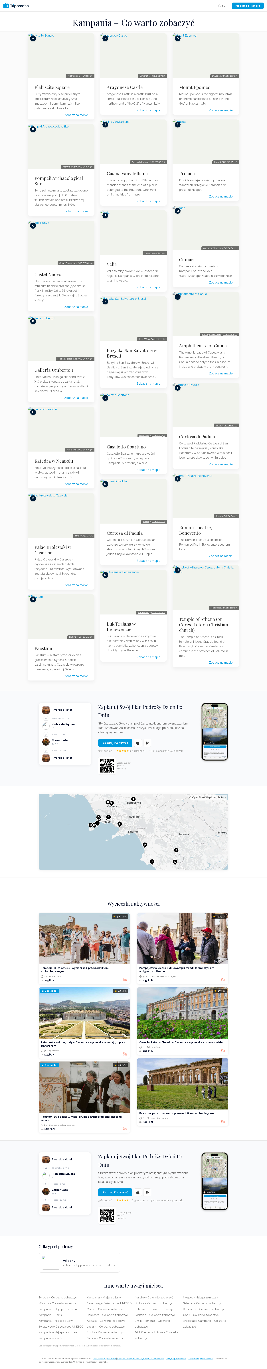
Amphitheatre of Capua (203, 345)
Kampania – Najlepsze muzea (58, 1309)
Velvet (146, 521)
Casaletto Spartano (126, 446)
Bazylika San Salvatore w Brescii (132, 353)
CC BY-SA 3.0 (86, 166)
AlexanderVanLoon (212, 248)
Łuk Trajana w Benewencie (121, 626)
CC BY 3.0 (88, 76)
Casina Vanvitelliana (127, 173)
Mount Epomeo (195, 87)
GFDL (90, 535)
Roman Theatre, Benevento (195, 530)
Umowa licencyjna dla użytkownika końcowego (140, 1358)
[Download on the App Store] (138, 743)
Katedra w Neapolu (54, 461)
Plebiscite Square (52, 87)
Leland (217, 162)
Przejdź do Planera (247, 5)
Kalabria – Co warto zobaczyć (154, 1309)
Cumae (186, 259)
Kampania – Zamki (50, 1315)
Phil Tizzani (143, 612)
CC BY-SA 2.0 (158, 162)
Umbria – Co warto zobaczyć (154, 1303)
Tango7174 (80, 535)
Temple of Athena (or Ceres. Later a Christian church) (203, 624)
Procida (187, 173)
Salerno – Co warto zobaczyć (202, 1303)
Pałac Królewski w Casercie (53, 549)
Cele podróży (99, 1358)
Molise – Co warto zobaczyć (105, 1309)
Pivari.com (144, 435)
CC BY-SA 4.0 (86, 263)
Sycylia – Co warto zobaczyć (105, 1338)
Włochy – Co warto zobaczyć (58, 1303)
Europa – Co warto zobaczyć (58, 1297)
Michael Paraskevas (67, 359)
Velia (112, 264)
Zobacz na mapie (76, 115)
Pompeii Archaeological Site (59, 180)
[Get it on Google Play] (147, 743)
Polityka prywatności (176, 1358)
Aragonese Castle (125, 87)
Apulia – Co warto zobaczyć (105, 1332)
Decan (218, 516)
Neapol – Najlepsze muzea (200, 1297)
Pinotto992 (216, 607)
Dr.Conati (144, 76)
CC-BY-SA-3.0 (86, 637)
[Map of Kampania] (133, 832)
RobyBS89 (143, 339)
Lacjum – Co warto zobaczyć (106, 1326)
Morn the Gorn (70, 166)
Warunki (111, 1358)
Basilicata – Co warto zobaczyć (107, 1315)
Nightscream (74, 76)
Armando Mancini (140, 162)
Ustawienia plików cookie (200, 1358)
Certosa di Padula (125, 533)
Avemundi (72, 449)
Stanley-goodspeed (211, 334)
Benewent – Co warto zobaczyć (204, 1309)
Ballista (72, 637)
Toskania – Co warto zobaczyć (155, 1315)
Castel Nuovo (48, 274)
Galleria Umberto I (54, 370)
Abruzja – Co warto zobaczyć (106, 1320)
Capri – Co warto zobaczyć (201, 1315)
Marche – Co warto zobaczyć (154, 1297)
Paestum (43, 648)
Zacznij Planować (115, 743)
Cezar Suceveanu (68, 263)
